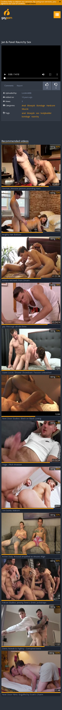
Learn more (31, 3)
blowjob (31, 113)
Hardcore (50, 105)
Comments (9, 86)
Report (19, 85)
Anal (24, 105)
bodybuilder (46, 113)
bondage (26, 116)
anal (24, 113)
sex (37, 113)
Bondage (40, 105)
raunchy (35, 116)
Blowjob (31, 105)
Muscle (25, 109)
